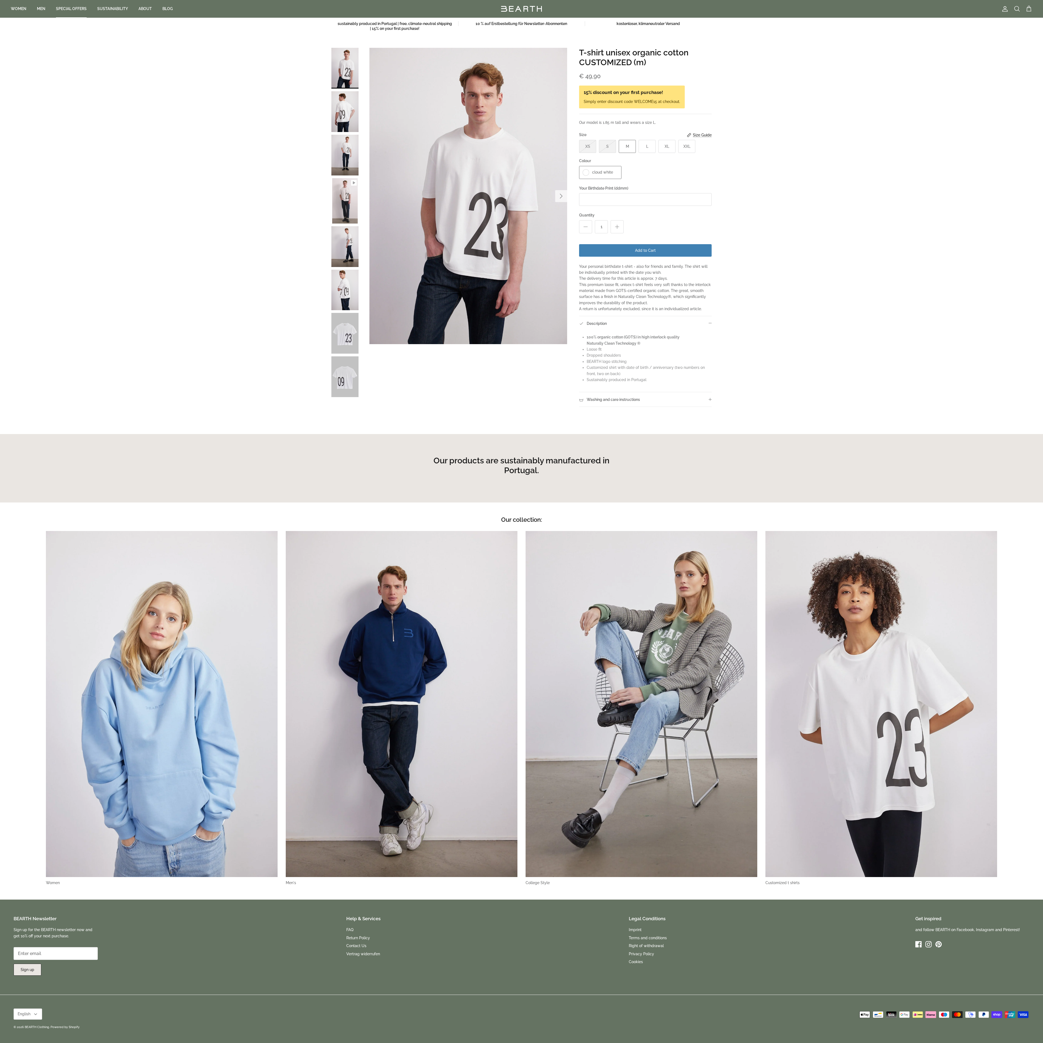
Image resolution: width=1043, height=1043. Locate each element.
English (24, 1014)
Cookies (636, 962)
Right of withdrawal (646, 946)
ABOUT (145, 9)
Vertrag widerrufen (363, 954)
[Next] (561, 196)
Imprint (635, 930)
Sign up (27, 969)
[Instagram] (928, 944)
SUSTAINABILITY (112, 9)
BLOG (167, 9)
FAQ (349, 930)
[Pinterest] (938, 944)
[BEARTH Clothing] (521, 9)
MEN (41, 9)
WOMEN (18, 9)
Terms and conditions (648, 938)
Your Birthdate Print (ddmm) (603, 188)
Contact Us (356, 946)
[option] (468, 196)
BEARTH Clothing (37, 1027)
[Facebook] (918, 944)
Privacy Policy (641, 954)
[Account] (1004, 9)
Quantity (587, 215)
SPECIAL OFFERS (71, 9)
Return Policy (358, 938)
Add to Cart (645, 250)
